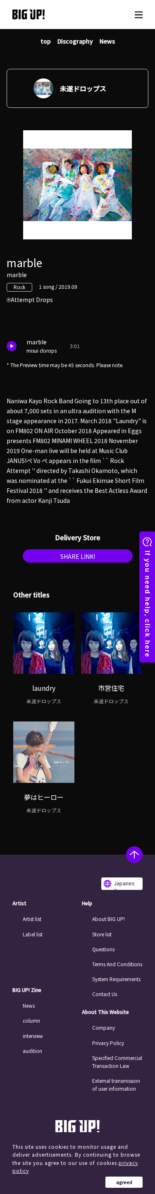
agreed (124, 1182)
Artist (19, 903)
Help (87, 903)
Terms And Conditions (117, 963)
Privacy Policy (108, 1042)
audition (32, 1050)
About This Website (105, 1011)
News (107, 41)
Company (103, 1027)
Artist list (32, 918)
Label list (33, 934)
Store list (102, 934)
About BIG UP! (108, 918)
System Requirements (116, 978)
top (46, 41)
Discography (75, 41)
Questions (103, 949)
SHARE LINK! (77, 556)
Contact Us (104, 993)
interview (33, 1035)
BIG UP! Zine (26, 989)
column (31, 1020)
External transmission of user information (116, 1084)
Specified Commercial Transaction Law (117, 1061)
